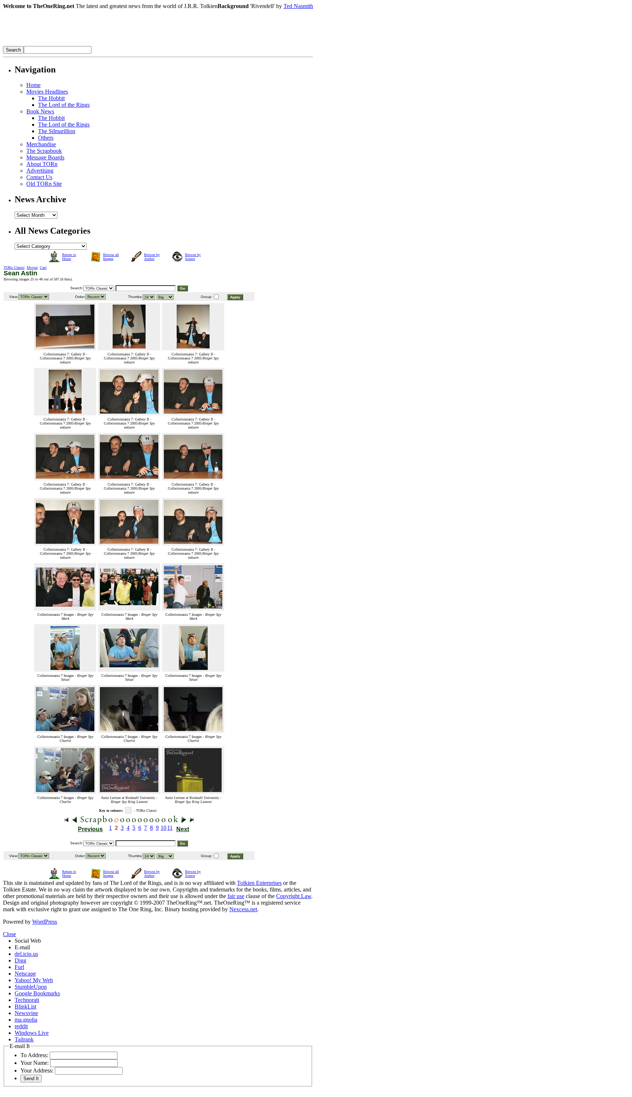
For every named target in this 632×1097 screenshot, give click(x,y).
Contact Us (39, 177)
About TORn (41, 164)
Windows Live (32, 1033)
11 (170, 828)
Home (33, 85)
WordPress (44, 922)
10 (163, 828)
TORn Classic (14, 267)
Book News (40, 111)
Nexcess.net (243, 909)
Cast (43, 267)
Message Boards (45, 157)
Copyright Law (293, 896)
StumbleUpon (31, 987)
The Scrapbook (44, 151)
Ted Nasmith (298, 6)
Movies (32, 267)
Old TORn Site (44, 184)
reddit (21, 1026)
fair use (235, 896)
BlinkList (25, 1006)
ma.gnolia (26, 1020)
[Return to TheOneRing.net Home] (112, 44)
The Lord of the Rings (64, 105)
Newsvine (26, 1013)
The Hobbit (51, 98)
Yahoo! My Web (34, 980)
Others (45, 138)
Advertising (39, 170)
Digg (20, 960)
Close (9, 934)
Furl (19, 967)
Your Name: (34, 1063)
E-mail (22, 947)
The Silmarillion (56, 131)
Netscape (25, 973)
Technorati (27, 1000)
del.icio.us (26, 954)
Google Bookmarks (37, 993)
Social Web (28, 941)
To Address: (34, 1055)
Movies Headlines (47, 91)
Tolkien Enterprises (259, 883)
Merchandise (41, 144)
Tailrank (24, 1039)
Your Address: (36, 1070)
